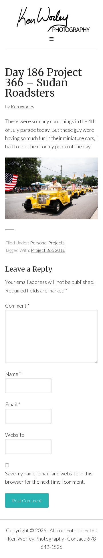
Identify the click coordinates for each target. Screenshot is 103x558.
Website (15, 435)
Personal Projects (47, 242)
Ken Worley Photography (51, 20)
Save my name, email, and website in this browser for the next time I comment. (48, 477)
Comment (17, 305)
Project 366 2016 (48, 250)
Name (13, 374)
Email (12, 404)
